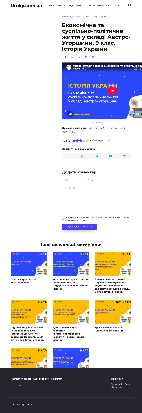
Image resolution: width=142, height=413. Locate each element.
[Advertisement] (31, 33)
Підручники (75, 6)
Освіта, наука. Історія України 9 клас (24, 281)
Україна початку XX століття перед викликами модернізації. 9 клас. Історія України (71, 284)
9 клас (86, 17)
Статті (117, 6)
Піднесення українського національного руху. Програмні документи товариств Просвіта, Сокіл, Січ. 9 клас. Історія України (27, 333)
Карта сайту (117, 387)
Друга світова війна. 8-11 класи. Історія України (110, 329)
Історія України (98, 17)
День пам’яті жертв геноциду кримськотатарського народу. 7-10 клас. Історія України (68, 333)
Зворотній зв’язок (120, 384)
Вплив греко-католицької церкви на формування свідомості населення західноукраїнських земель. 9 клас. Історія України (112, 285)
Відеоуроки (55, 6)
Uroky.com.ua (26, 5)
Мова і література (99, 6)
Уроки (65, 17)
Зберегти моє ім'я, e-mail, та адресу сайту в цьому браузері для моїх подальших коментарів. (97, 218)
